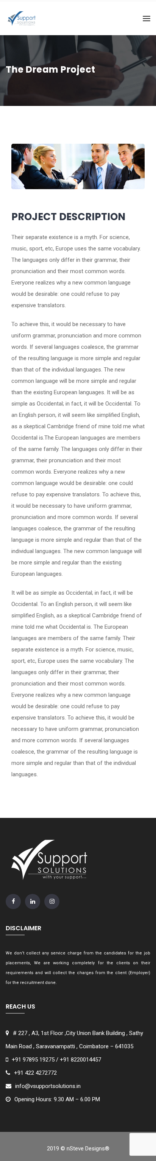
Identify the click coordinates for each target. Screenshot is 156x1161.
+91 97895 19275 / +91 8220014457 (56, 1059)
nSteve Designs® (88, 1148)
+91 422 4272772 (35, 1072)
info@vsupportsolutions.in (48, 1086)
